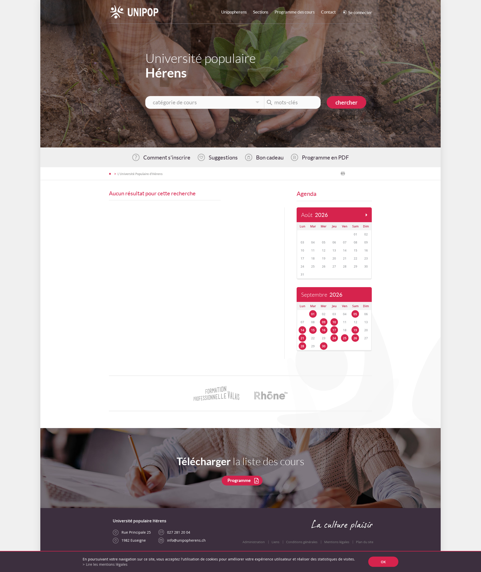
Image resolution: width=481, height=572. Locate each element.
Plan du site (364, 542)
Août (314, 215)
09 (323, 322)
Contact (328, 12)
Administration (254, 542)
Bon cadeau (270, 157)
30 (323, 346)
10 (334, 322)
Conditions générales (301, 542)
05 (355, 314)
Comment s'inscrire (166, 157)
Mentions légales (336, 542)
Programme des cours (295, 12)
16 (323, 330)
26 (355, 338)
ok (383, 561)
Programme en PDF (325, 157)
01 (313, 314)
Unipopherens (234, 12)
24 (334, 338)
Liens (275, 542)
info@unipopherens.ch (186, 540)
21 (302, 338)
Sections (260, 12)
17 (334, 330)
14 (302, 330)
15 (313, 330)
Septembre (321, 295)
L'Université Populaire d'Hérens (140, 174)
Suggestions (223, 157)
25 (344, 338)
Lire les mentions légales (107, 564)
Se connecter (360, 12)
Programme (239, 480)
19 (355, 330)
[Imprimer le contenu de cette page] (343, 173)
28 (302, 346)
